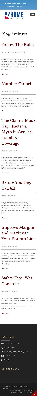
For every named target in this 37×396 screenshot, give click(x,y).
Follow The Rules (17, 44)
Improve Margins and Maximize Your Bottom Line (18, 233)
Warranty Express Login (13, 3)
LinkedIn (7, 360)
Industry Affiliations (15, 390)
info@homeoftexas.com (12, 343)
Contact (19, 6)
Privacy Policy (29, 392)
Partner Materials (28, 390)
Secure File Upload (17, 392)
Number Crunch (17, 84)
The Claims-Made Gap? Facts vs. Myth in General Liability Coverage (18, 132)
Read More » (5, 74)
